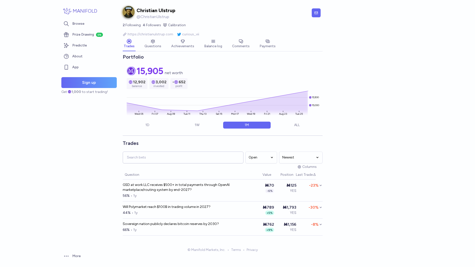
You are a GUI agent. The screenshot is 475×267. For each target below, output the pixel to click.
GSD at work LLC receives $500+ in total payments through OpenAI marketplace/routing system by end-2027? (176, 187)
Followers (152, 25)
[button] (260, 174)
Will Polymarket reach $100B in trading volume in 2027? (167, 207)
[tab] (129, 44)
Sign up (89, 82)
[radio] (147, 125)
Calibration (177, 25)
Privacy (252, 250)
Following (132, 25)
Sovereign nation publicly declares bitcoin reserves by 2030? (171, 224)
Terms (236, 250)
